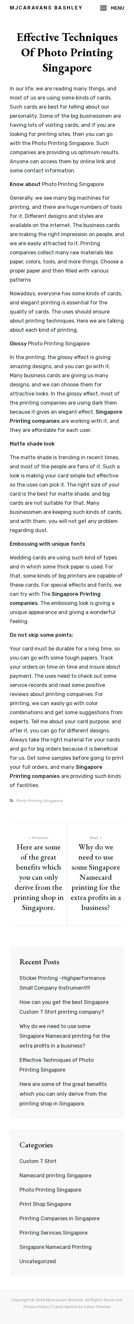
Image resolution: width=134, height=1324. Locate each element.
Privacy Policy (36, 1306)
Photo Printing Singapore (63, 143)
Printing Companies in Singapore (60, 1218)
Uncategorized (38, 1261)
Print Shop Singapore (45, 1204)
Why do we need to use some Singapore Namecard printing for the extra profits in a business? (65, 1036)
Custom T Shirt (38, 1161)
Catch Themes (97, 1306)
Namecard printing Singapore (55, 1175)
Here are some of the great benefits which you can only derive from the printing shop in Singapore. (63, 1094)
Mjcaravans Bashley (46, 8)
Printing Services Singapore (53, 1233)
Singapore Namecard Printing (56, 1247)
